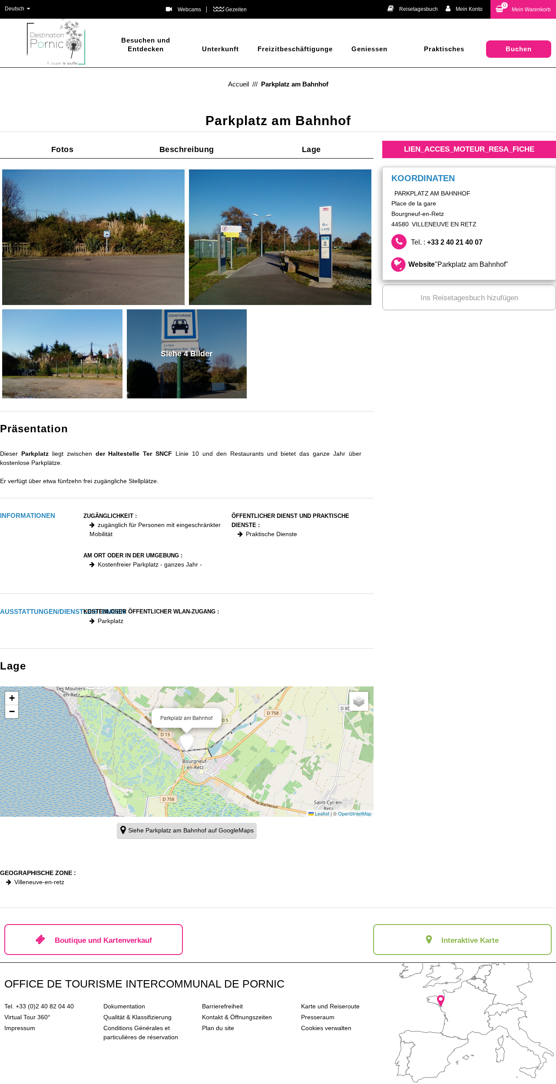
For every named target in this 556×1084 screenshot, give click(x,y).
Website (458, 264)
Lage (311, 149)
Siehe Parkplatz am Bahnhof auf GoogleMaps (191, 830)
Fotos (62, 149)
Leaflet (321, 813)
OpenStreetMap (354, 813)
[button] (523, 9)
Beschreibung (186, 149)
